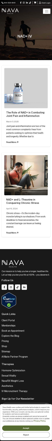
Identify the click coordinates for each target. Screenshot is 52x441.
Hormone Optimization (13, 370)
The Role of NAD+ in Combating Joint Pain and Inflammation (25, 114)
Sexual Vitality (9, 375)
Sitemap (6, 351)
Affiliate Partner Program (15, 356)
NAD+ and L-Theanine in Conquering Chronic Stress (22, 201)
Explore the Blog (10, 335)
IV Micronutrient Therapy (14, 391)
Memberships (8, 325)
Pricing (5, 340)
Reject (26, 435)
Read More (11, 142)
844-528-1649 (9, 3)
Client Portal (8, 320)
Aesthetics (7, 385)
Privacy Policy (40, 421)
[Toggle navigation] (46, 11)
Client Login (45, 3)
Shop (4, 346)
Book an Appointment (13, 330)
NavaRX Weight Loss (13, 380)
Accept (26, 428)
